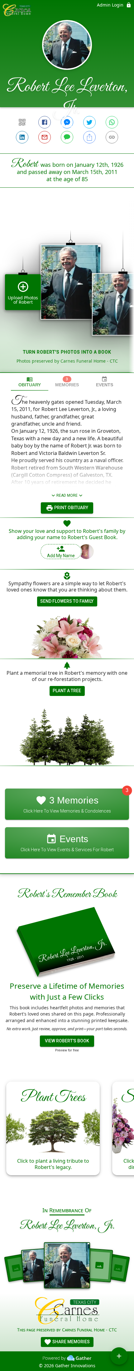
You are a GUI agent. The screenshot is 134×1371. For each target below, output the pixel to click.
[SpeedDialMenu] (119, 1356)
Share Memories (70, 1341)
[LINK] (112, 137)
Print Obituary (70, 507)
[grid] (67, 291)
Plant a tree (67, 690)
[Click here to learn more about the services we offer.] (67, 1311)
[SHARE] (89, 137)
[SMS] (67, 137)
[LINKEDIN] (22, 137)
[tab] (29, 382)
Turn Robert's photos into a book (67, 352)
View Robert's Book (67, 1040)
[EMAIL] (44, 137)
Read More (67, 495)
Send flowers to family (66, 601)
